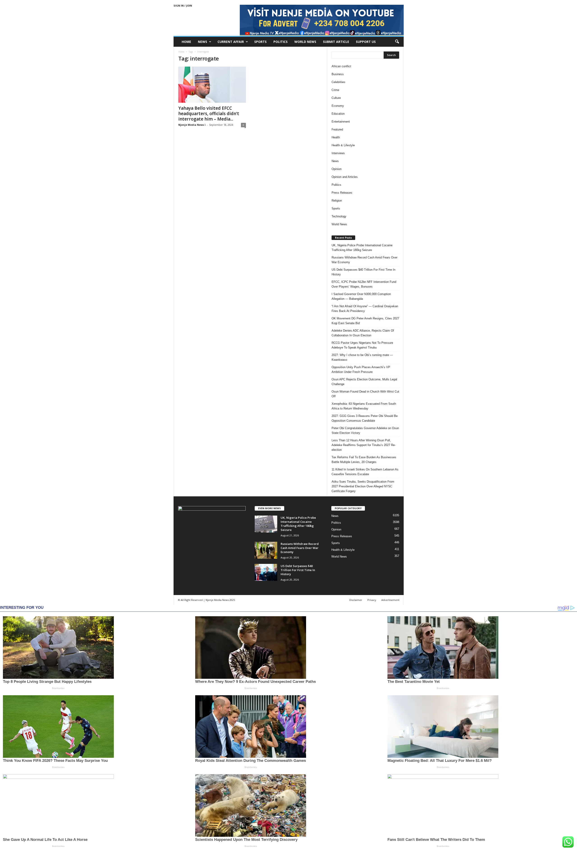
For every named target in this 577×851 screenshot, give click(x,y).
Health (336, 137)
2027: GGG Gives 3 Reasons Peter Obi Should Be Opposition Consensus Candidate (365, 418)
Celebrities (338, 82)
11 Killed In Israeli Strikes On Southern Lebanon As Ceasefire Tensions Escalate (365, 472)
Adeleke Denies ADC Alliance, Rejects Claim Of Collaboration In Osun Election (363, 333)
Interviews (338, 153)
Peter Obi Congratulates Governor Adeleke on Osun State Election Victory (365, 430)
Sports (260, 42)
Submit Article (336, 42)
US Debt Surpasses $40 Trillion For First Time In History (363, 272)
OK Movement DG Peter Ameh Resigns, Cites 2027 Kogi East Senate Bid (365, 321)
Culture (336, 98)
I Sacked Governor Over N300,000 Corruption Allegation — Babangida (361, 296)
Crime (335, 90)
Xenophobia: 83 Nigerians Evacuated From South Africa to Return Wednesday (364, 406)
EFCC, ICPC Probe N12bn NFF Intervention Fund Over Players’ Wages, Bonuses (364, 284)
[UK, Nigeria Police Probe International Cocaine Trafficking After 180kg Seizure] (266, 524)
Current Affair (231, 42)
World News (305, 42)
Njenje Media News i (192, 124)
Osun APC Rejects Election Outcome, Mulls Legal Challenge (364, 382)
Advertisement (390, 600)
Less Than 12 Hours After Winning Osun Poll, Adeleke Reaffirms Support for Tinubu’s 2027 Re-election (364, 445)
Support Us (366, 42)
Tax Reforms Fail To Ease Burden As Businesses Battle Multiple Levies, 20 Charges (364, 460)
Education (338, 113)
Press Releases (342, 192)
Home (186, 42)
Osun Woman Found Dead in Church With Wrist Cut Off (365, 394)
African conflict (341, 66)
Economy (338, 105)
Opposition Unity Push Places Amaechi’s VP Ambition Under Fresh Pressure (361, 369)
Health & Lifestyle (343, 145)
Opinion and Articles (345, 177)
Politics (280, 42)
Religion (337, 200)
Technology (339, 216)
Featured (337, 129)
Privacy (371, 600)
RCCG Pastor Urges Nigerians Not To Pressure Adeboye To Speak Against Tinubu (362, 345)
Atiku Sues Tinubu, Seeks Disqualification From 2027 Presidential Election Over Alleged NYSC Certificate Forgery (363, 486)
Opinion (336, 169)
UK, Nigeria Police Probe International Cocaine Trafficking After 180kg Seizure (362, 248)
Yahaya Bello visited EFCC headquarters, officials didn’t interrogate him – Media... (208, 113)
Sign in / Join (183, 5)
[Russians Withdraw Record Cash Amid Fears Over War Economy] (266, 550)
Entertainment (341, 121)
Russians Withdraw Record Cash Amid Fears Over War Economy (364, 260)
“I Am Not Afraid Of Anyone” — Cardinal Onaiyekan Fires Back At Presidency (365, 309)
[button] (397, 42)
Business (338, 74)
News (202, 42)
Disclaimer (355, 600)
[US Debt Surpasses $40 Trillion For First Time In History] (266, 572)
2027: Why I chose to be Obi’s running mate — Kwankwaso (362, 357)
